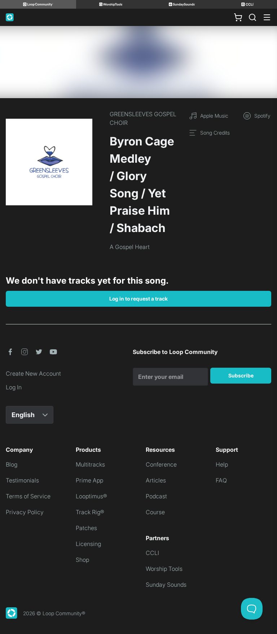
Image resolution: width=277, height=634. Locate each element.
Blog (11, 464)
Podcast (156, 496)
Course (155, 512)
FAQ (221, 480)
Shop (82, 559)
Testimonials (22, 480)
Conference (161, 464)
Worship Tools (164, 568)
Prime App (89, 480)
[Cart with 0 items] (238, 17)
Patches (86, 528)
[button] (10, 351)
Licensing (88, 543)
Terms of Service (28, 496)
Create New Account (33, 373)
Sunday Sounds (166, 584)
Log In (14, 387)
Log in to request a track (138, 299)
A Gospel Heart (130, 246)
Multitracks (90, 464)
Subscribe (241, 375)
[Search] (252, 17)
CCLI (152, 552)
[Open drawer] (267, 17)
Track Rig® (90, 512)
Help (222, 464)
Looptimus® (91, 496)
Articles (156, 480)
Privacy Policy (25, 512)
